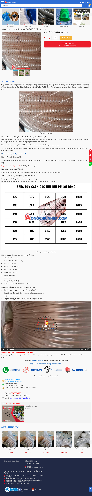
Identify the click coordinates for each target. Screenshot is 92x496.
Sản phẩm (17, 29)
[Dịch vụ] (90, 151)
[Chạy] (4, 349)
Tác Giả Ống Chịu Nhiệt (11, 403)
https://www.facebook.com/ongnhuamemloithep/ (46, 364)
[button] (39, 33)
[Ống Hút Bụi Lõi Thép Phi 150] (64, 439)
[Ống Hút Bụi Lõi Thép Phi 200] (46, 439)
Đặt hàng (67, 38)
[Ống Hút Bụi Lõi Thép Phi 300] (10, 439)
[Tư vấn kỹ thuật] (90, 155)
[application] (46, 326)
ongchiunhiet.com (37, 360)
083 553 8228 (86, 2)
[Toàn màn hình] (88, 349)
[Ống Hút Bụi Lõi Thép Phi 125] (82, 439)
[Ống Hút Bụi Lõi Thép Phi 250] (28, 439)
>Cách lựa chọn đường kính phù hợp (14, 154)
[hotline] (90, 164)
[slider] (45, 349)
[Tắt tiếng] (85, 349)
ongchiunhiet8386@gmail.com (20, 398)
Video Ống (38, 489)
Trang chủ (7, 29)
